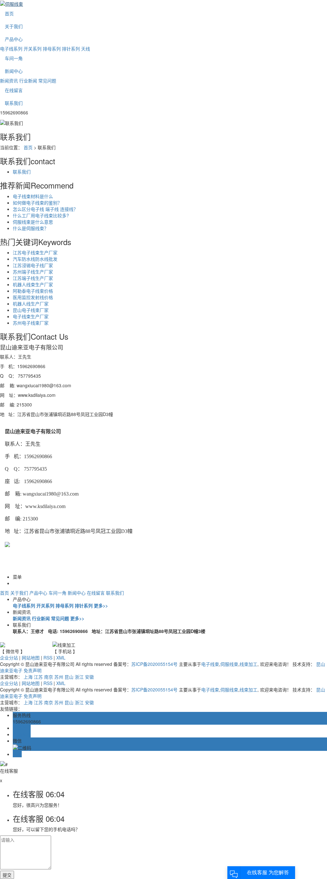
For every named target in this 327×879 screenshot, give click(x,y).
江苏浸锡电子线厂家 (33, 265)
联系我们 (14, 103)
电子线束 (210, 664)
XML (60, 657)
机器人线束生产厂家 (33, 284)
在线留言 (14, 90)
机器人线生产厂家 (31, 303)
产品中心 (14, 39)
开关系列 (33, 48)
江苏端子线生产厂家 (33, 278)
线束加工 (248, 664)
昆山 (69, 677)
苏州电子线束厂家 (31, 323)
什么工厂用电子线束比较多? (41, 215)
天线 (85, 48)
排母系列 (52, 48)
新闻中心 (14, 71)
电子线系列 (11, 48)
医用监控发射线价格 (33, 297)
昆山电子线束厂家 (31, 310)
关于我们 (14, 26)
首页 (9, 13)
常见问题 (47, 80)
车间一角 (14, 58)
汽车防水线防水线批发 (35, 259)
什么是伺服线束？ (31, 228)
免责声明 (33, 670)
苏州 (58, 677)
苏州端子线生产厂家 (33, 271)
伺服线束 (229, 664)
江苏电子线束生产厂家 (35, 252)
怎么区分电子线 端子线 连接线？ (45, 209)
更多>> (101, 605)
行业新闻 (28, 80)
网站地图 (31, 657)
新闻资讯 (9, 80)
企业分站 (9, 657)
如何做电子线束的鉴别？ (37, 202)
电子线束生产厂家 (31, 316)
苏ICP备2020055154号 (154, 664)
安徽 (89, 677)
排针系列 (71, 48)
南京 (48, 677)
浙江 (79, 677)
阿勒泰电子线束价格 (33, 291)
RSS (47, 657)
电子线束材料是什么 (33, 196)
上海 (28, 677)
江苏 (38, 677)
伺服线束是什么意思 (33, 222)
